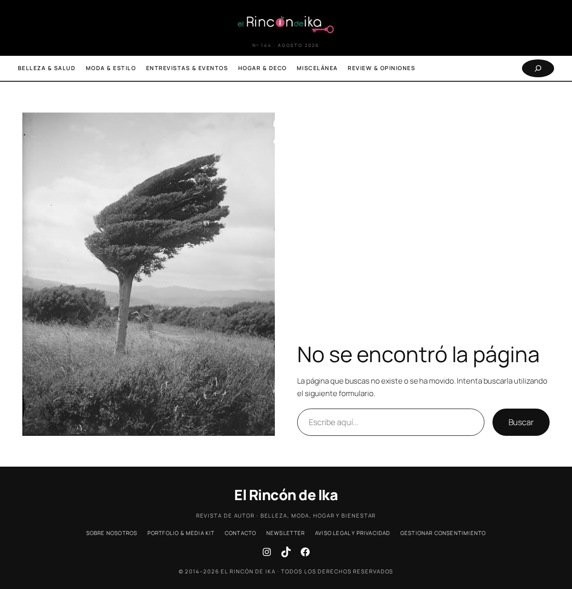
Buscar (521, 422)
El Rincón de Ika (286, 495)
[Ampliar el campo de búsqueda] (538, 68)
